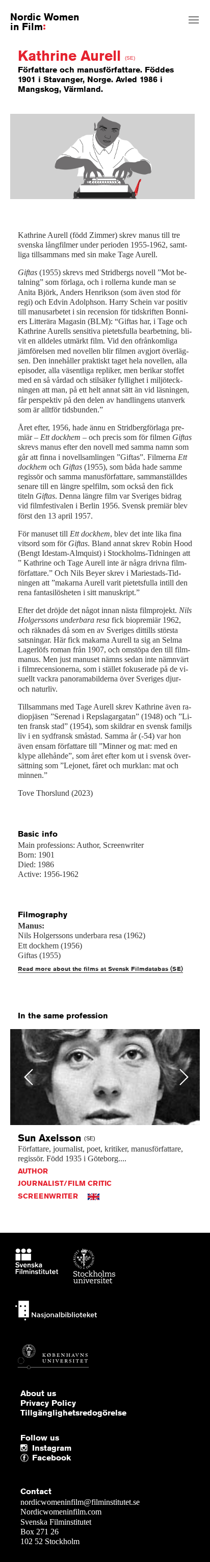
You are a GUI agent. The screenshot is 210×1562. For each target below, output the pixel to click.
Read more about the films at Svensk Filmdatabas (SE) (100, 968)
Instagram (51, 1448)
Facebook (34, 1458)
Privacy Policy (48, 1403)
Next (184, 1076)
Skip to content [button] (32, 9)
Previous (29, 1076)
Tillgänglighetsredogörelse (73, 1413)
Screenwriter (48, 1196)
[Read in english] (93, 1196)
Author (33, 1171)
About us (38, 1393)
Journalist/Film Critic (65, 1183)
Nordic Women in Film (44, 21)
